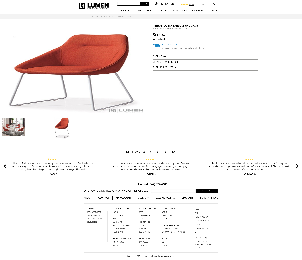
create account (202, 229)
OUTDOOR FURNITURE (170, 225)
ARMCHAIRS (117, 222)
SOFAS (115, 212)
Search (144, 4)
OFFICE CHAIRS (168, 215)
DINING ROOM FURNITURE (123, 239)
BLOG (197, 233)
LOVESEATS (117, 219)
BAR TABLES (143, 242)
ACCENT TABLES (119, 229)
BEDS (141, 212)
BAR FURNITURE (145, 239)
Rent (149, 11)
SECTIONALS (118, 215)
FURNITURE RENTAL (94, 219)
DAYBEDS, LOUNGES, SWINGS (173, 232)
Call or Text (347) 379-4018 (151, 184)
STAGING (162, 11)
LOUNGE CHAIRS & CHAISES (123, 225)
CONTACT (214, 11)
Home (98, 16)
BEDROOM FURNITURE (148, 209)
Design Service (122, 11)
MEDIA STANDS (118, 232)
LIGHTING (165, 245)
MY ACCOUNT (123, 198)
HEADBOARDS (144, 215)
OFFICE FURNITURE (169, 209)
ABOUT (88, 198)
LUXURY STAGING (93, 215)
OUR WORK (198, 11)
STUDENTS (187, 198)
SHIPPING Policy (202, 221)
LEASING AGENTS (165, 198)
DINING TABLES (119, 242)
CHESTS (142, 225)
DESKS (164, 212)
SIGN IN (203, 4)
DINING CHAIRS (118, 245)
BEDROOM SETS (145, 232)
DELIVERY (143, 198)
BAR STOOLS (144, 245)
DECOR (164, 239)
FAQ (196, 213)
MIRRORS (142, 229)
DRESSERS (143, 219)
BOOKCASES (166, 219)
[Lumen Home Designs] (94, 6)
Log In (198, 225)
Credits (198, 248)
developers (180, 11)
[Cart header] (214, 5)
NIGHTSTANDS (144, 222)
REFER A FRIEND (209, 198)
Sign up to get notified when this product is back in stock (171, 29)
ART (163, 242)
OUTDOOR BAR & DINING (171, 229)
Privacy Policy (201, 241)
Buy (139, 11)
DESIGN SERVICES (94, 212)
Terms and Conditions (205, 244)
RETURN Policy (201, 217)
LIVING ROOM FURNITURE (123, 209)
